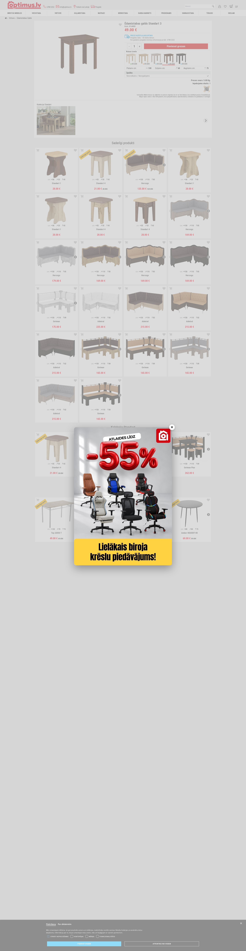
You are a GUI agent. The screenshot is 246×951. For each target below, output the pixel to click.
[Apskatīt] (123, 496)
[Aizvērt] (172, 427)
